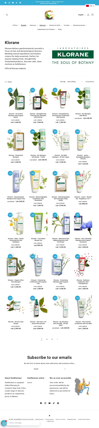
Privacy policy (49, 419)
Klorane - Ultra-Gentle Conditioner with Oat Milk (83, 322)
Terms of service (60, 419)
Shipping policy (71, 419)
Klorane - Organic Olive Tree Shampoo (16, 281)
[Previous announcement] (32, 3)
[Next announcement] (67, 3)
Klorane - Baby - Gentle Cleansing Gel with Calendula (16, 240)
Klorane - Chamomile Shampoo (16, 156)
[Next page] (57, 339)
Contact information (84, 419)
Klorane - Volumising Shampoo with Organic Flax (60, 281)
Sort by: (63, 81)
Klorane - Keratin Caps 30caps (15, 322)
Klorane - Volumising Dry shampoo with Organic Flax (16, 197)
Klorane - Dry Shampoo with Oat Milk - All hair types (60, 323)
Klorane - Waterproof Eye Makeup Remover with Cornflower (60, 240)
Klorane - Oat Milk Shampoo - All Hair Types (60, 156)
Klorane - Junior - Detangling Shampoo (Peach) (83, 157)
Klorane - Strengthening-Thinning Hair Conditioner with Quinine (61, 115)
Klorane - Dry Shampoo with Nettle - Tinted (38, 156)
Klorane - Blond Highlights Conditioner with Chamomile (38, 198)
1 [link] (41, 339)
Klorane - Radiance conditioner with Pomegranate (83, 281)
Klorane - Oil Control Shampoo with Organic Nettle (15, 115)
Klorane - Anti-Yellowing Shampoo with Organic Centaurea (83, 240)
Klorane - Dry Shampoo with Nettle (83, 114)
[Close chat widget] (38, 418)
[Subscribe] (65, 369)
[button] (7, 15)
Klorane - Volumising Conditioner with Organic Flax (38, 281)
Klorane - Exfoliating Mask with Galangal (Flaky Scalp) (61, 198)
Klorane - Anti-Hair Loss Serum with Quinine (38, 322)
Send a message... (16, 423)
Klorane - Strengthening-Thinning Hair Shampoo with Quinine (38, 115)
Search (29, 382)
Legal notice (50, 421)
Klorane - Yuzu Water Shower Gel (38, 239)
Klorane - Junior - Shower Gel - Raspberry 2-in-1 (83, 197)
